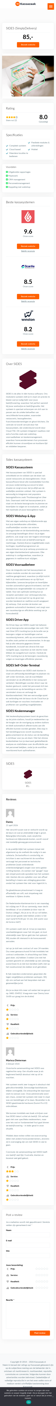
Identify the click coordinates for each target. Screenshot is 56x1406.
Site (8, 1251)
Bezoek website (28, 246)
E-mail (9, 1241)
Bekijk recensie (28, 251)
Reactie (10, 1300)
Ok (28, 1402)
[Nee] (52, 1396)
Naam (8, 1230)
